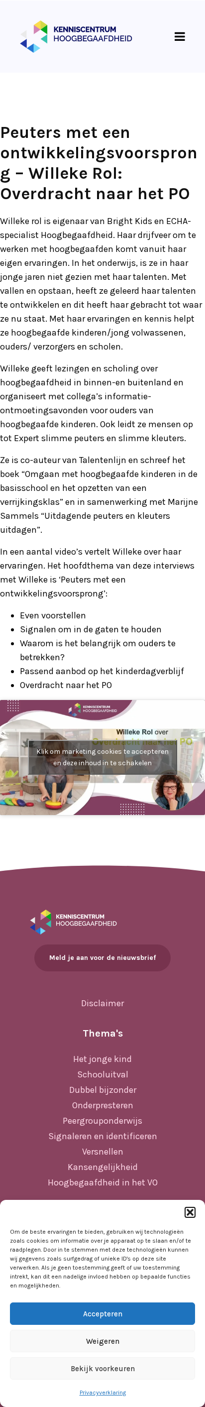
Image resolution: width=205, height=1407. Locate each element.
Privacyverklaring (103, 1392)
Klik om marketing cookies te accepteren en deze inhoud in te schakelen (102, 757)
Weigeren (102, 1341)
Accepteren (102, 1313)
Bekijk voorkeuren (103, 1368)
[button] (190, 1212)
